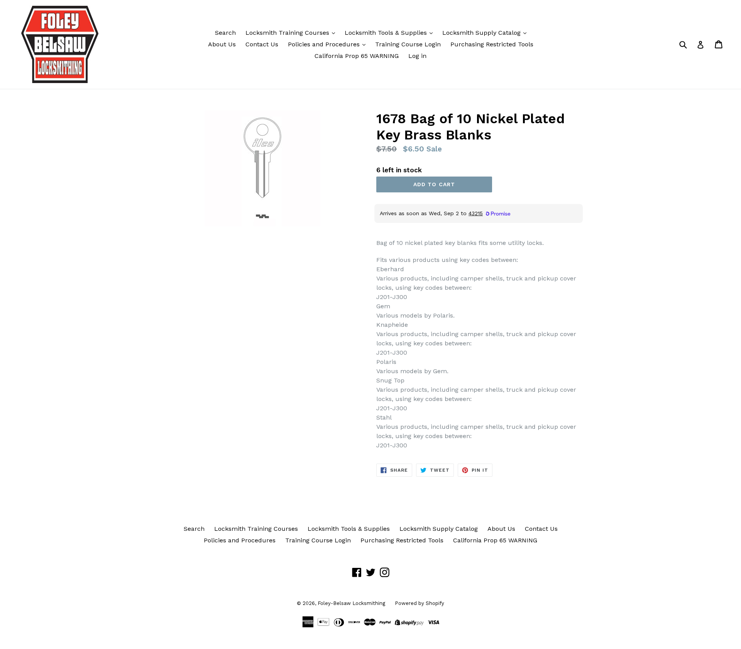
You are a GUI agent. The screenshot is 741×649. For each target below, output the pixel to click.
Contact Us (261, 44)
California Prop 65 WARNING (357, 55)
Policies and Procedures (325, 44)
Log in (417, 55)
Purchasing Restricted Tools (491, 44)
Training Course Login (408, 44)
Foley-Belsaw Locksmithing (351, 603)
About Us (222, 44)
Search (225, 32)
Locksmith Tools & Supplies (387, 32)
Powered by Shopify (419, 603)
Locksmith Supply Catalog (482, 32)
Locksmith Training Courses (288, 32)
